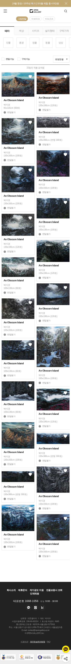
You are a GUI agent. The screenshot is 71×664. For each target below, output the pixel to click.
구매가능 (26, 59)
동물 (47, 42)
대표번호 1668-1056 (25, 601)
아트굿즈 (49, 19)
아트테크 (35, 19)
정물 (34, 42)
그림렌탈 (22, 19)
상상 (61, 42)
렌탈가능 (10, 59)
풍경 (21, 42)
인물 (8, 42)
